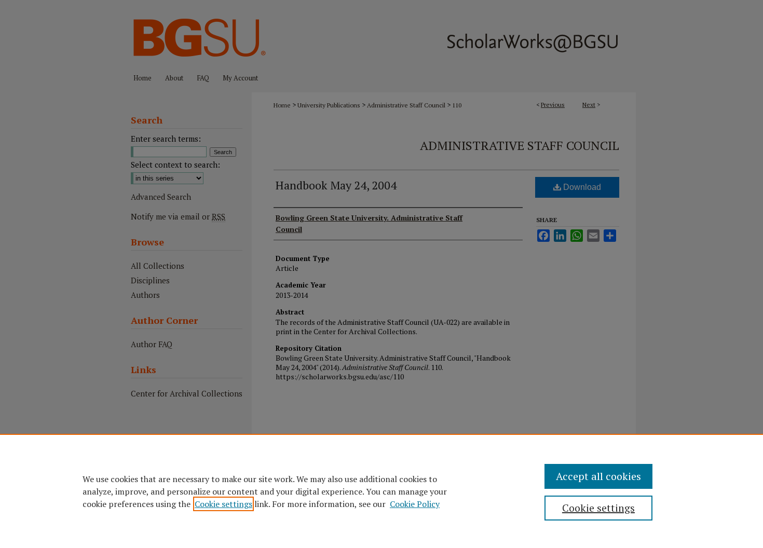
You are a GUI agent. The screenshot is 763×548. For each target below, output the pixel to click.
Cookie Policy (415, 504)
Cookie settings (223, 504)
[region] (381, 491)
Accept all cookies (598, 476)
